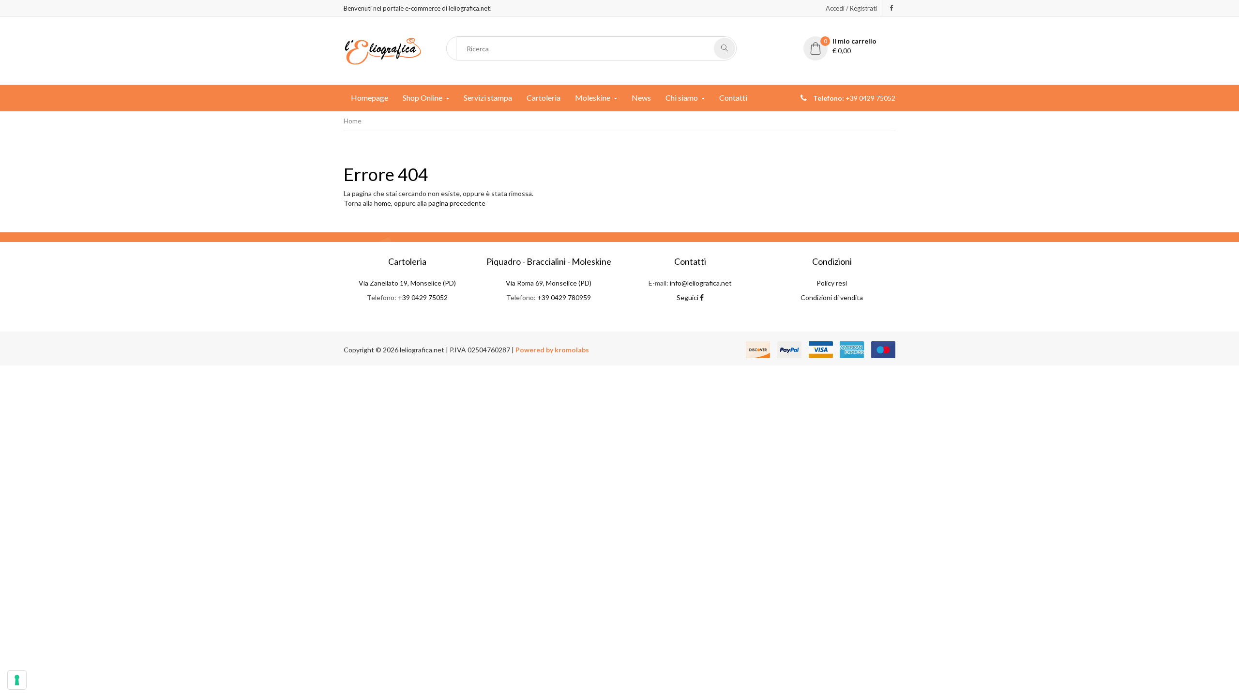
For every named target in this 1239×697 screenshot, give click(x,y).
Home (353, 121)
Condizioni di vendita (832, 297)
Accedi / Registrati (851, 8)
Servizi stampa (488, 97)
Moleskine (592, 97)
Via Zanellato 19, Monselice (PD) (407, 283)
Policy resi (831, 283)
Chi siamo (681, 97)
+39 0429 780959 (564, 297)
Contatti (733, 97)
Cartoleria (543, 97)
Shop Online (422, 97)
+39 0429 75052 (423, 297)
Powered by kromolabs (552, 350)
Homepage (369, 97)
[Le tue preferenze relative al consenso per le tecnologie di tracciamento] (17, 680)
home (382, 203)
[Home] (383, 50)
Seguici (688, 297)
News (641, 97)
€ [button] (850, 46)
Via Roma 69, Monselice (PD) (548, 283)
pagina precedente (456, 203)
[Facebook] (891, 8)
